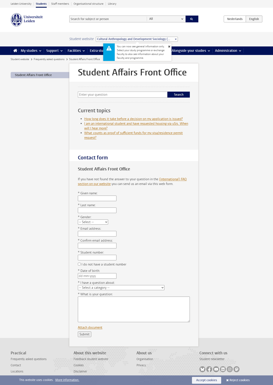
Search (178, 94)
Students (41, 4)
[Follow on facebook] (209, 369)
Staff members (60, 4)
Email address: (89, 228)
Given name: (88, 193)
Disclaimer (80, 371)
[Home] (14, 50)
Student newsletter (212, 359)
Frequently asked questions (49, 59)
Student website (20, 59)
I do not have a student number (103, 264)
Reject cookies (239, 380)
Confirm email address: (95, 240)
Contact (16, 365)
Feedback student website (91, 359)
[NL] (235, 19)
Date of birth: (89, 271)
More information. (67, 380)
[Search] (192, 19)
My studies (29, 50)
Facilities (74, 50)
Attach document (90, 327)
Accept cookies (206, 380)
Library (112, 4)
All (151, 19)
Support (52, 50)
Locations (17, 371)
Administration (226, 50)
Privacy (141, 365)
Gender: (84, 217)
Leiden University (21, 4)
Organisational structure (88, 4)
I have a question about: (96, 283)
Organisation (144, 359)
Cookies (79, 365)
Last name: (87, 205)
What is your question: (95, 294)
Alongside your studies (189, 50)
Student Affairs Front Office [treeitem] (33, 75)
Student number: (91, 252)
